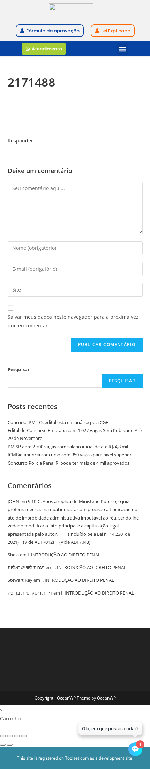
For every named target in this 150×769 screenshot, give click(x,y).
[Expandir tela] (10, 736)
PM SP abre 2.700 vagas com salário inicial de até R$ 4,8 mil (68, 446)
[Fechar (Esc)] (24, 736)
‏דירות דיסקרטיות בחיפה (30, 593)
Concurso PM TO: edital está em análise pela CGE (58, 422)
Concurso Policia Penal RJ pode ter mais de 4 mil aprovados (68, 463)
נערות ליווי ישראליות (26, 567)
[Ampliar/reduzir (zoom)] (3, 736)
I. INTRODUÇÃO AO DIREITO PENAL (64, 554)
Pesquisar (19, 369)
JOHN (13, 501)
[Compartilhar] (17, 736)
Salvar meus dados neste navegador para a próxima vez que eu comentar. (73, 321)
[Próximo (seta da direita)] (10, 745)
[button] (122, 49)
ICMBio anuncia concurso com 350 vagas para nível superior (70, 454)
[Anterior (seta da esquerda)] (3, 745)
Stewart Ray (20, 580)
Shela (13, 554)
